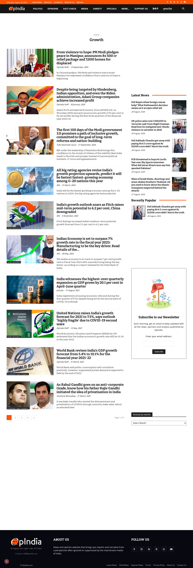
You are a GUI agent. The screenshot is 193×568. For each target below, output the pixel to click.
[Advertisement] (158, 386)
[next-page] (33, 417)
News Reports (13, 76)
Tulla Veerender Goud (66, 144)
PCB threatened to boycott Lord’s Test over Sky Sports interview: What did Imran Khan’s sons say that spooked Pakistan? (150, 164)
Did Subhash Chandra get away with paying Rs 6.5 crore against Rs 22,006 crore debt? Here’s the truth (150, 143)
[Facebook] (167, 2)
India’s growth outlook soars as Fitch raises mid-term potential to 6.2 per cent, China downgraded (90, 208)
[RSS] (174, 2)
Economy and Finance (17, 374)
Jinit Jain (60, 290)
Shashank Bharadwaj (66, 396)
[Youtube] (184, 2)
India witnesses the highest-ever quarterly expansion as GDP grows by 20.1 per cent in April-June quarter (90, 282)
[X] (178, 2)
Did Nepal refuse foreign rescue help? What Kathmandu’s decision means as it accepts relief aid (149, 105)
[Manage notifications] (6, 561)
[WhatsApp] (181, 2)
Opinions (11, 153)
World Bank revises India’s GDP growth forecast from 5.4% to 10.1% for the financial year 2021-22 (87, 354)
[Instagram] (171, 2)
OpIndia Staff (62, 67)
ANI (58, 185)
